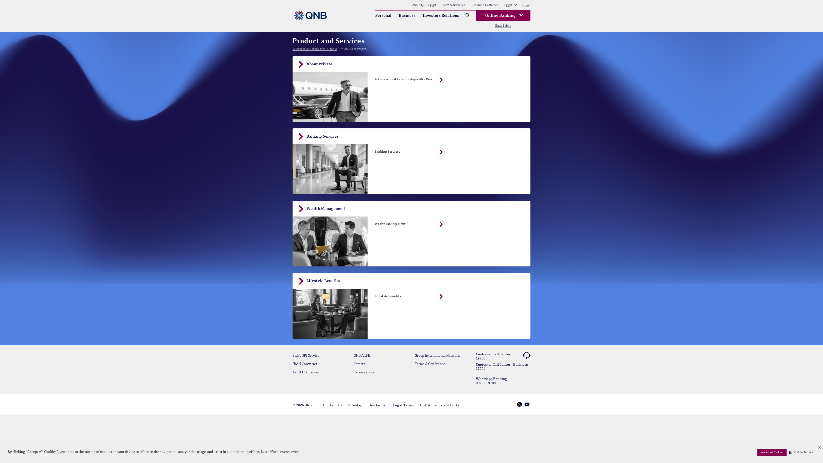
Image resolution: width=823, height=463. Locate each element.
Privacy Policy (289, 452)
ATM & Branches (454, 5)
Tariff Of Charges (306, 372)
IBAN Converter (305, 364)
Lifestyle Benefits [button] (388, 296)
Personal (383, 16)
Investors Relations (441, 16)
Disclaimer (377, 405)
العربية (526, 5)
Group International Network (437, 356)
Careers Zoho (364, 372)
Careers (359, 364)
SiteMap (355, 405)
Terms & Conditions (430, 364)
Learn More (269, 452)
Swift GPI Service (306, 356)
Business (407, 16)
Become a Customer (485, 5)
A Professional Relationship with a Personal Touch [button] (412, 79)
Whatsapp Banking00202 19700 (491, 381)
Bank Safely (503, 25)
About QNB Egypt (424, 5)
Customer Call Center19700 (493, 356)
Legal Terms (403, 405)
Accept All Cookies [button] (772, 452)
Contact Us (332, 405)
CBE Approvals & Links (440, 405)
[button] (801, 452)
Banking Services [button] (387, 151)
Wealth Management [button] (390, 223)
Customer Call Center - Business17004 (502, 367)
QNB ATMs (362, 356)
